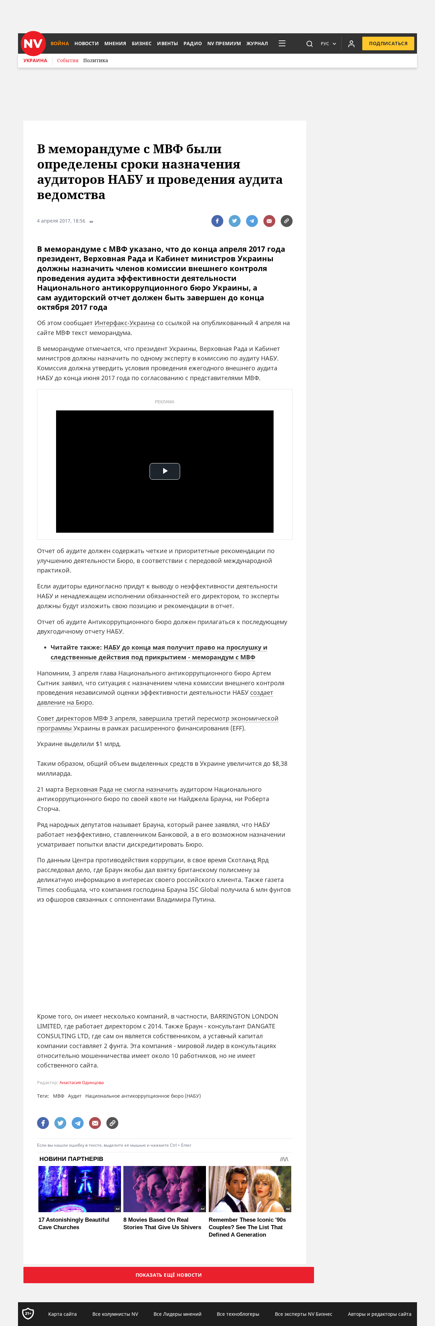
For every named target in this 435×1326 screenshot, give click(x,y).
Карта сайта (62, 1314)
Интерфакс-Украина (124, 323)
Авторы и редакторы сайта (380, 1314)
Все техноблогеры (238, 1314)
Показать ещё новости (169, 1275)
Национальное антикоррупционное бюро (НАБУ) (143, 1096)
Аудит (75, 1096)
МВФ (58, 1096)
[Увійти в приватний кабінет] (351, 43)
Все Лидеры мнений (178, 1314)
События (68, 60)
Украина (35, 60)
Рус (325, 43)
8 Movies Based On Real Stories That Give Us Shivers (162, 1224)
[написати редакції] (269, 221)
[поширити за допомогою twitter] (235, 221)
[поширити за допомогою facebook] (217, 221)
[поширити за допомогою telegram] (252, 221)
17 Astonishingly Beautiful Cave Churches (73, 1224)
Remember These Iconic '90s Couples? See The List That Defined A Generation (247, 1227)
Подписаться (388, 43)
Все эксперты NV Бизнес (303, 1314)
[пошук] (310, 43)
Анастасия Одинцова (81, 1082)
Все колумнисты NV (115, 1314)
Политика (95, 60)
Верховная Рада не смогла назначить (121, 789)
